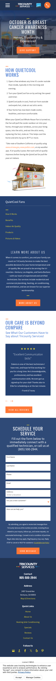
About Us (28, 617)
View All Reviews (19, 409)
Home (28, 611)
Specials (28, 627)
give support (28, 50)
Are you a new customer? (16, 500)
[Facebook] (25, 650)
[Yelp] (36, 650)
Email (9, 483)
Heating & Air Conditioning (28, 622)
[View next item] (11, 401)
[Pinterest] (42, 650)
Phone (9, 474)
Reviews (28, 632)
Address (10, 492)
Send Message (28, 550)
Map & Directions (28, 598)
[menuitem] (28, 214)
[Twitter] (31, 650)
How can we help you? (15, 509)
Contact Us (28, 638)
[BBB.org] (19, 650)
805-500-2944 (28, 578)
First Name (11, 457)
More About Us (28, 302)
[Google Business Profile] (13, 650)
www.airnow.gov (12, 147)
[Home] (27, 5)
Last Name (11, 466)
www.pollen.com (27, 147)
